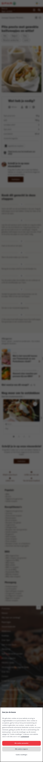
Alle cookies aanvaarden (21, 743)
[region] (21, 734)
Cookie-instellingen (21, 755)
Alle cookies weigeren (21, 749)
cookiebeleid (25, 737)
